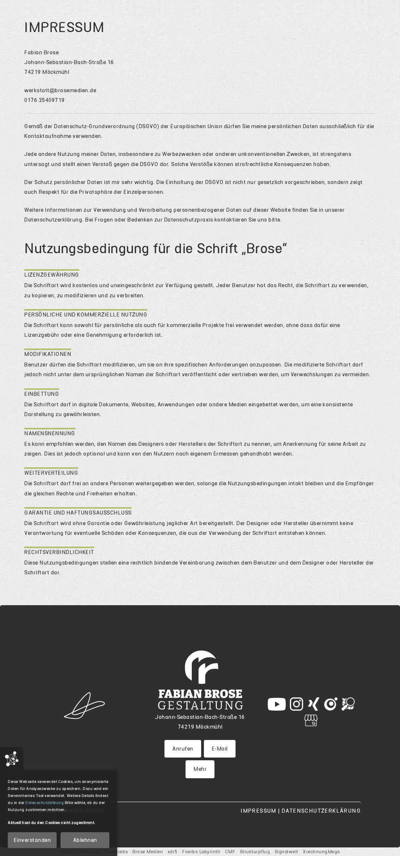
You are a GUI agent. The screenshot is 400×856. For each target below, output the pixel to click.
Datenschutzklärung (44, 803)
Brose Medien (147, 851)
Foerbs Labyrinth (201, 851)
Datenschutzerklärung (53, 219)
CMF (230, 851)
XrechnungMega (321, 851)
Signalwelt (286, 851)
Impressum (259, 811)
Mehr (200, 769)
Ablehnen (85, 840)
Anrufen (182, 748)
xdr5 (173, 851)
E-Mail (220, 748)
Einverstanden (32, 840)
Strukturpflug (255, 851)
